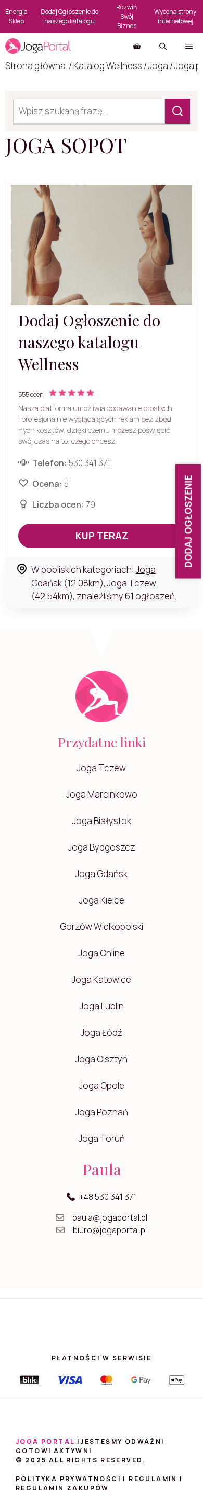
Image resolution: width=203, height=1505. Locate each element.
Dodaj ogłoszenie (188, 521)
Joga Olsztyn (101, 1059)
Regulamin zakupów (62, 1488)
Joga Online (102, 953)
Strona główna (35, 66)
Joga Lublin (102, 1006)
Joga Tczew (131, 583)
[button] (163, 46)
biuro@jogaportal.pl (110, 1230)
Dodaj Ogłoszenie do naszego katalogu (69, 16)
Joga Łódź (101, 1032)
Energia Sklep (16, 16)
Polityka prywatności (68, 1478)
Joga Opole (101, 1085)
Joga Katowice (101, 980)
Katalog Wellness (107, 66)
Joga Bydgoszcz (101, 847)
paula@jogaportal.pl (109, 1217)
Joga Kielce (101, 900)
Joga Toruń (102, 1138)
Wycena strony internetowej (175, 16)
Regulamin (153, 1478)
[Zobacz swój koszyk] (137, 46)
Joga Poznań (101, 1112)
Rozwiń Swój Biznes (126, 16)
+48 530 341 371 (107, 1196)
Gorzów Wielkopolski (101, 927)
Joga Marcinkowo (101, 794)
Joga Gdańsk (101, 874)
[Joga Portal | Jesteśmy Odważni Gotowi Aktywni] (38, 46)
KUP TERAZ (101, 535)
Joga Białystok (101, 821)
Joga (158, 66)
